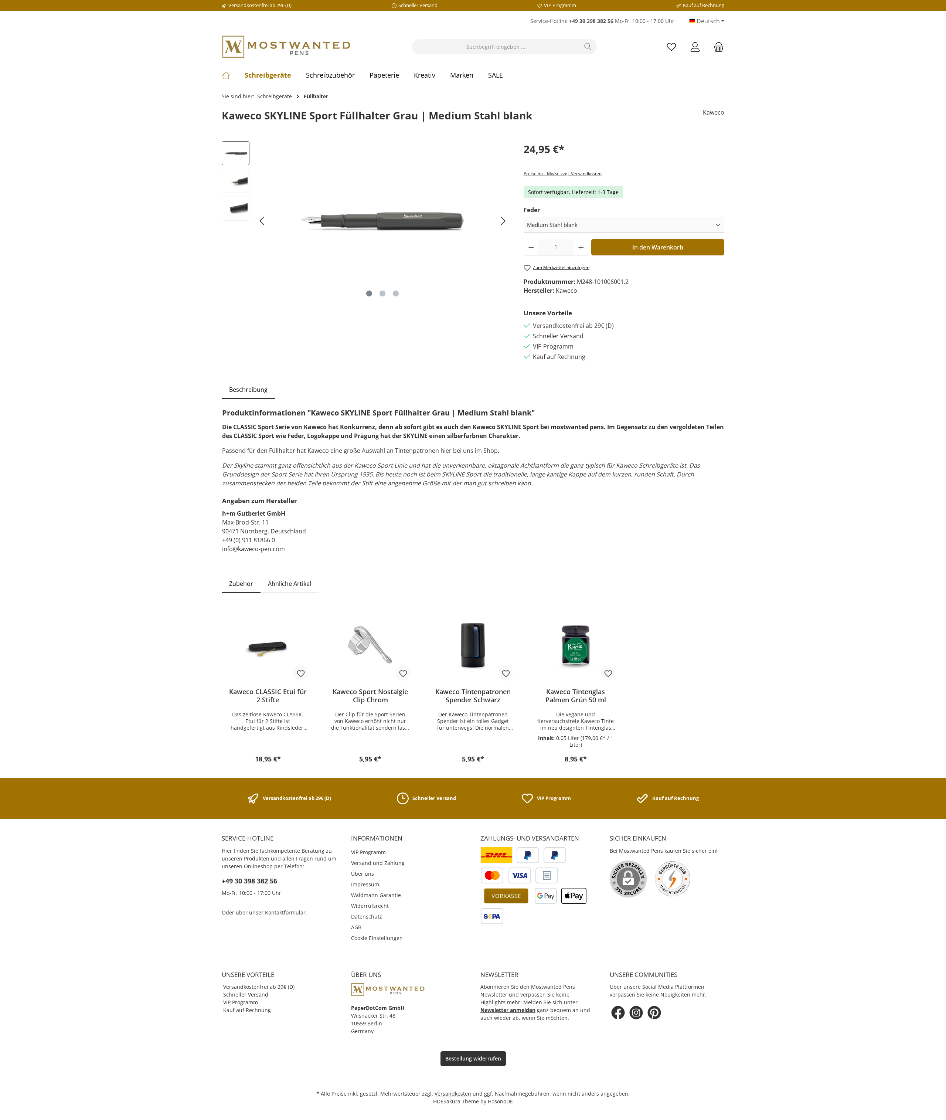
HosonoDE (500, 1101)
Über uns (362, 873)
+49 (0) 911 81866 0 (248, 540)
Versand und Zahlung (378, 862)
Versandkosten (453, 1093)
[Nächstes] (502, 221)
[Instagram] (636, 1012)
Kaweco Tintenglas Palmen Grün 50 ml (575, 696)
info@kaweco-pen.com (253, 549)
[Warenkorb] (716, 46)
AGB (356, 927)
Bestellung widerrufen (473, 1058)
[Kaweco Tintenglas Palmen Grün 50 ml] (576, 645)
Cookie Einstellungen (377, 937)
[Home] (233, 75)
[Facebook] (618, 1012)
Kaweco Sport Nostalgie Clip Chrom (370, 696)
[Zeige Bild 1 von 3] (369, 293)
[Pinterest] (654, 1012)
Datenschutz (366, 916)
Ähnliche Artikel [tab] (289, 584)
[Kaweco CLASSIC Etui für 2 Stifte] (268, 645)
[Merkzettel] (671, 46)
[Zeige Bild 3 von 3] (396, 293)
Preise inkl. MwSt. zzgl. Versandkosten (563, 173)
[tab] (248, 389)
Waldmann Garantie (376, 895)
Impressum (365, 884)
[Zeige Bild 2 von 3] (382, 293)
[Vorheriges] (262, 221)
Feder (532, 210)
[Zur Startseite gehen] (286, 46)
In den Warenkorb (657, 247)
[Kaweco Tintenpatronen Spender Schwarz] (473, 645)
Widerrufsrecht (370, 905)
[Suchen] (588, 46)
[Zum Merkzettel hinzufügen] (300, 673)
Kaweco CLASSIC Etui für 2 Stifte (268, 696)
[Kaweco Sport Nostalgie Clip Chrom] (371, 645)
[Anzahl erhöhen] (581, 247)
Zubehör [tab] (241, 584)
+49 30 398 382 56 (249, 880)
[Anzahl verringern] (531, 247)
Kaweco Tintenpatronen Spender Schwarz (473, 696)
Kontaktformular (285, 912)
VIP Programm (368, 852)
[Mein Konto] (695, 46)
